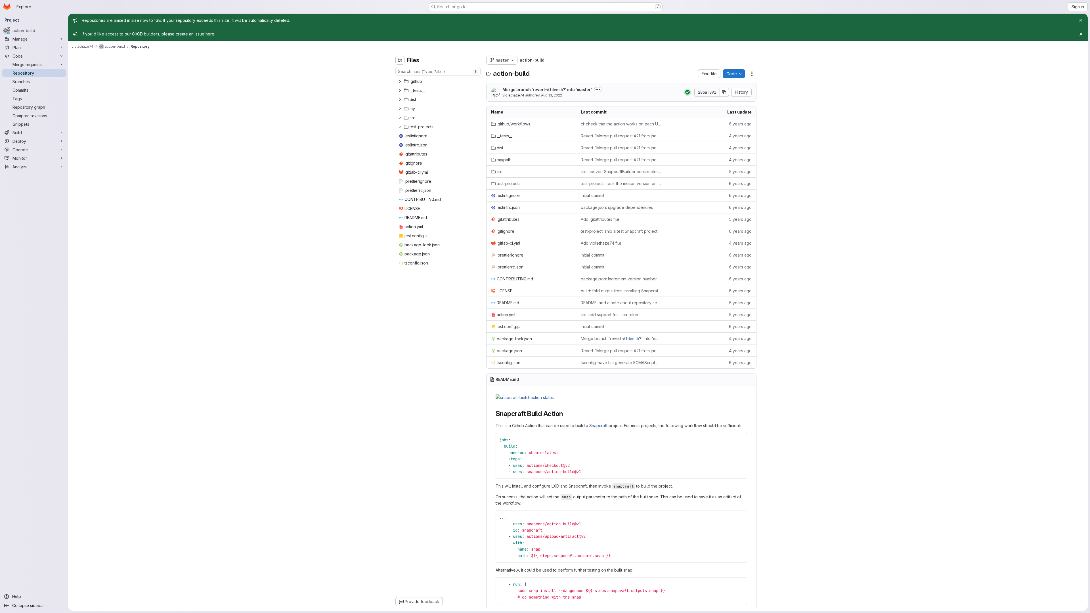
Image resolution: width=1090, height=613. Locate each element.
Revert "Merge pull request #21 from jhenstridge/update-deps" (621, 135)
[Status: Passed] (687, 92)
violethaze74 (513, 95)
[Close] (1081, 20)
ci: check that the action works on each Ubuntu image (621, 123)
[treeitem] (439, 81)
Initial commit (592, 195)
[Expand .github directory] (400, 81)
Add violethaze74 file (601, 243)
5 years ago (740, 171)
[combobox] (438, 71)
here (210, 34)
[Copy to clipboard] (740, 439)
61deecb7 (556, 89)
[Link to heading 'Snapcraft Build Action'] (566, 414)
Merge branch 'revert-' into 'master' (547, 89)
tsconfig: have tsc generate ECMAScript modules (621, 362)
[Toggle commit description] (597, 89)
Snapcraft (598, 425)
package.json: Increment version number (619, 278)
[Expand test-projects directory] (400, 126)
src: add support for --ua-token (610, 314)
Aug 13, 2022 (551, 95)
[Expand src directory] (400, 117)
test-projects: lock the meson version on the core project (621, 183)
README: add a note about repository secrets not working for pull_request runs (621, 302)
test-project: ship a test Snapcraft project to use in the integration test (621, 231)
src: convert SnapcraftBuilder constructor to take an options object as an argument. (621, 171)
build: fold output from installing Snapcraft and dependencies (621, 290)
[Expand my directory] (400, 108)
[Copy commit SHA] (724, 92)
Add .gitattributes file (600, 219)
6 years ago (740, 123)
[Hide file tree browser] (399, 60)
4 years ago (740, 135)
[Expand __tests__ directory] (400, 90)
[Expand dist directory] (400, 99)
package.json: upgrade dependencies (617, 207)
